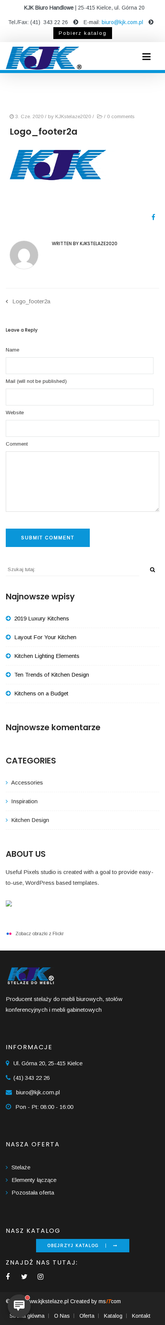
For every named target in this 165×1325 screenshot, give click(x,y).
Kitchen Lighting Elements (46, 656)
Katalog (113, 1316)
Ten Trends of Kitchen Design (51, 674)
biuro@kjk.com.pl (122, 22)
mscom (110, 1301)
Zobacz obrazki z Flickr (39, 933)
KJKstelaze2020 (73, 116)
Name (12, 350)
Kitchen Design (30, 820)
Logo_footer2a (31, 301)
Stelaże (21, 1167)
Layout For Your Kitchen (45, 637)
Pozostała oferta (33, 1192)
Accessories (27, 782)
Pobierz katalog (83, 33)
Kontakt (141, 1316)
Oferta (86, 1316)
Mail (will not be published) (36, 381)
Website (15, 412)
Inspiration (24, 801)
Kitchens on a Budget (41, 693)
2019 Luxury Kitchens (41, 618)
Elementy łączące (34, 1180)
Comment (17, 444)
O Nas (62, 1316)
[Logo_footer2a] (150, 217)
